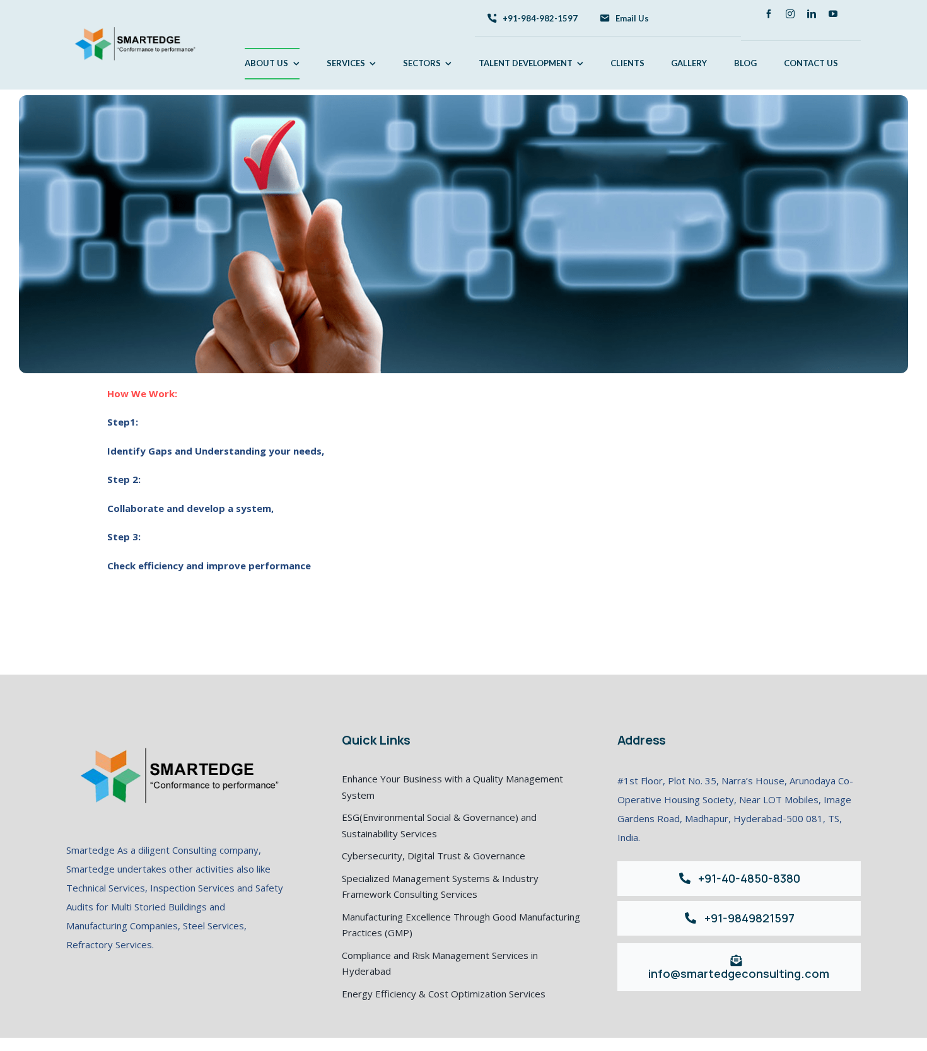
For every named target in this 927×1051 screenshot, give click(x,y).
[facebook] (768, 13)
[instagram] (790, 13)
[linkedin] (811, 13)
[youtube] (833, 13)
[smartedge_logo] (133, 17)
